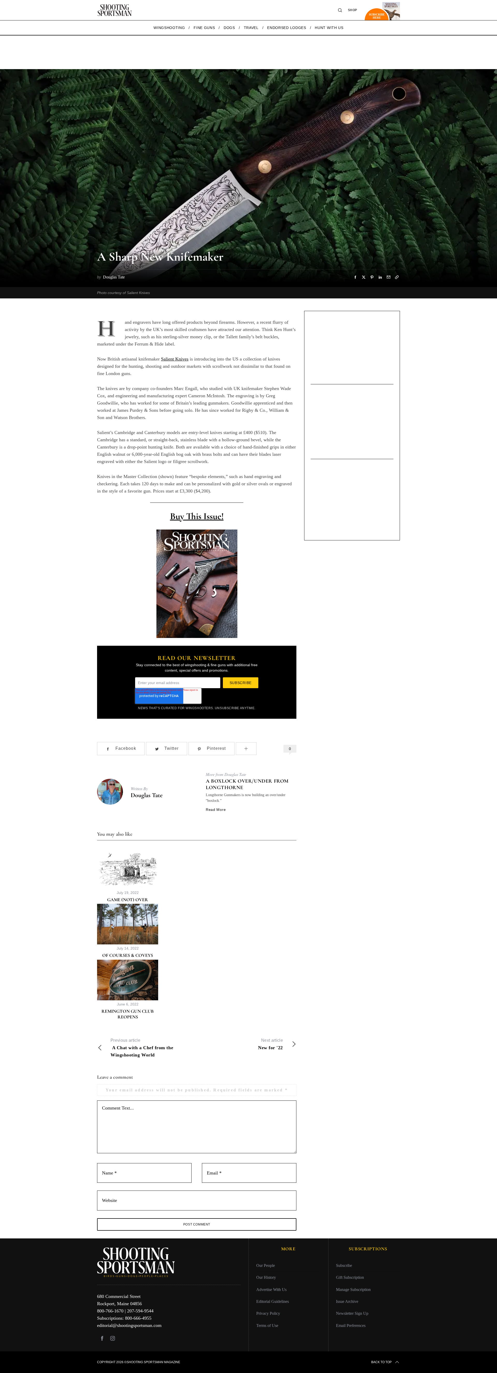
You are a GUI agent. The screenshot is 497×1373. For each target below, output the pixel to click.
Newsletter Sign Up (352, 1313)
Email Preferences (351, 1325)
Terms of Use (267, 1325)
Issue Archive (347, 1301)
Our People (265, 1265)
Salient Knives (174, 359)
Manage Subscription (353, 1289)
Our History (266, 1277)
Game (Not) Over (127, 899)
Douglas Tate (147, 795)
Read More (216, 809)
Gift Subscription (350, 1277)
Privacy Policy (268, 1313)
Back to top (381, 1362)
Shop (352, 10)
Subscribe (344, 1265)
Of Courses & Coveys (127, 955)
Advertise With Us (271, 1289)
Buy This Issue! (197, 516)
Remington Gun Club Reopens (127, 1014)
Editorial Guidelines (272, 1301)
